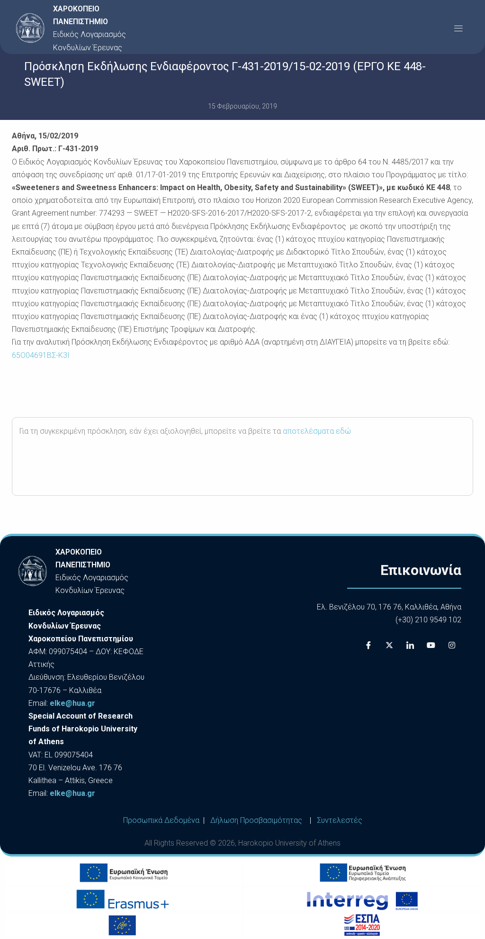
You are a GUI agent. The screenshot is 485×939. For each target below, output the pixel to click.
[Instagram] (452, 645)
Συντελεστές (339, 820)
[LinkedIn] (410, 645)
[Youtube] (431, 645)
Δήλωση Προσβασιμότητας (256, 820)
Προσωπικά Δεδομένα (161, 820)
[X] (389, 645)
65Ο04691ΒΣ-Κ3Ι (41, 355)
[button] (458, 28)
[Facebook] (368, 645)
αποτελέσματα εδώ (317, 431)
